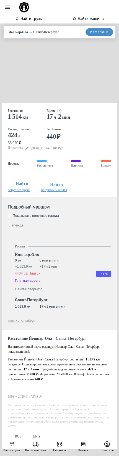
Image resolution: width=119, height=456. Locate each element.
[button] (15, 436)
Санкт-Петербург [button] (31, 299)
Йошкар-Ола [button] (27, 255)
